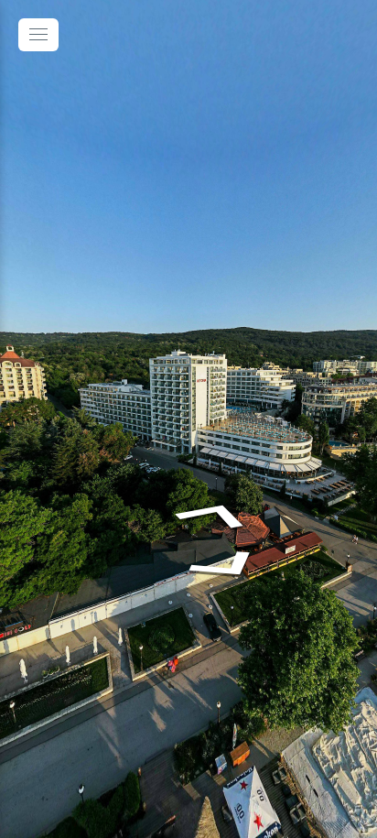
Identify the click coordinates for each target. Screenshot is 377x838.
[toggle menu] (38, 34)
